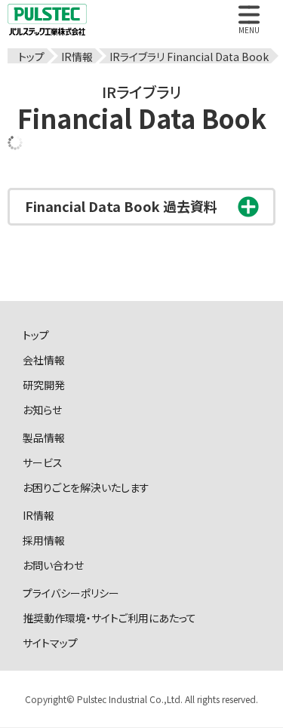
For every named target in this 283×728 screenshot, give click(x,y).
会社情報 (44, 359)
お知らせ (42, 409)
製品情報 (44, 437)
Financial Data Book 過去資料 (121, 206)
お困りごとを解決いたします (86, 486)
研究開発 (44, 384)
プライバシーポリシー (71, 592)
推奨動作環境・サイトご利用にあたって (109, 617)
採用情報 (44, 539)
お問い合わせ (53, 564)
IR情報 (38, 514)
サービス (43, 461)
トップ (36, 334)
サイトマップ (50, 642)
